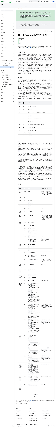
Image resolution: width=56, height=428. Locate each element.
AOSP (19, 31)
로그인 (53, 1)
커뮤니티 (23, 424)
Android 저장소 (18, 410)
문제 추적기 (44, 418)
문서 (10, 1)
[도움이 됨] (50, 31)
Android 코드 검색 (18, 1)
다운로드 (17, 413)
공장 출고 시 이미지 (19, 417)
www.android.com (46, 413)
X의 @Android (31, 410)
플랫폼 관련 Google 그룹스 (33, 417)
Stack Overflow (45, 417)
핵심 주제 (25, 31)
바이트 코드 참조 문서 (31, 47)
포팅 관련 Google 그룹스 (33, 420)
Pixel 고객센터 (45, 411)
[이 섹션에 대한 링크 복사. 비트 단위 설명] (27, 52)
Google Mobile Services (47, 415)
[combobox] (34, 1)
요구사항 (17, 411)
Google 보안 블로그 (32, 415)
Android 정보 (18, 424)
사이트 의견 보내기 (20, 426)
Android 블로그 (32, 413)
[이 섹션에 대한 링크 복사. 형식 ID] (23, 78)
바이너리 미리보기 (19, 415)
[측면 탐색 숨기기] (13, 426)
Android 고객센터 (46, 410)
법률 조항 (27, 424)
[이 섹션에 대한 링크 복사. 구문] (22, 141)
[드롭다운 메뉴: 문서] (12, 1)
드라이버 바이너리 (19, 418)
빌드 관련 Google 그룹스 (33, 418)
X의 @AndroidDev (32, 411)
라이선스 (31, 424)
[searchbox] (7, 10)
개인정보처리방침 (36, 424)
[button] (6, 17)
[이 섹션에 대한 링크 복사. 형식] (22, 184)
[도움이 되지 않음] (51, 31)
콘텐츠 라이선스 (32, 400)
